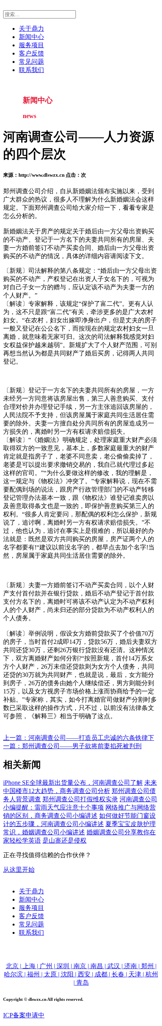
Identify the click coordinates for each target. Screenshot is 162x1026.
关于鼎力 (31, 28)
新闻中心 (31, 36)
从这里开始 (19, 869)
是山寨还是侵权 (64, 840)
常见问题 (31, 61)
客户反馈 (31, 53)
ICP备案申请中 (23, 1015)
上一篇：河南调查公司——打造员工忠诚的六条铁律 (75, 737)
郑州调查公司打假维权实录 (80, 799)
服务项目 (31, 45)
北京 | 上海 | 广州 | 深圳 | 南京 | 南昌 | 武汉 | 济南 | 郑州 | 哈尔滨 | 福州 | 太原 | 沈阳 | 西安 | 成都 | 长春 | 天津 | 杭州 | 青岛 (81, 974)
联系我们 (31, 70)
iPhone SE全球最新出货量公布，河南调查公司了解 (73, 782)
